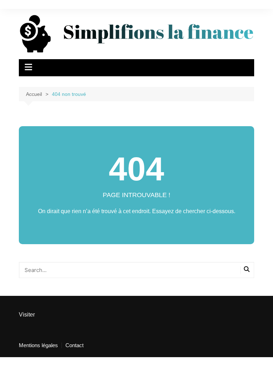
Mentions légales (38, 345)
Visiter (27, 315)
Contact (74, 345)
